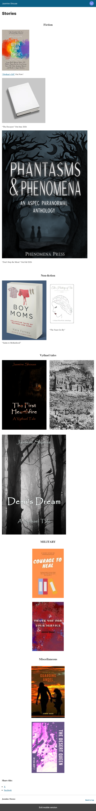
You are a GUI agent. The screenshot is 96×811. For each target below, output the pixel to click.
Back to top (89, 800)
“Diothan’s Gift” (8, 74)
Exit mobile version (48, 807)
